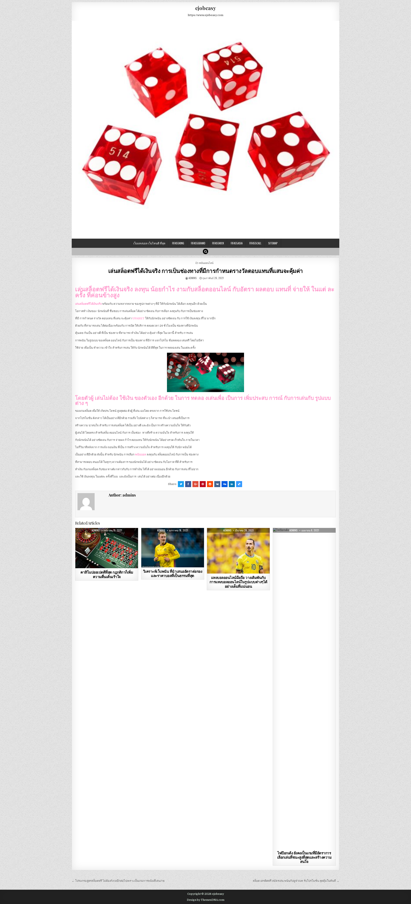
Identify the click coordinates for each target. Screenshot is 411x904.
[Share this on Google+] (195, 484)
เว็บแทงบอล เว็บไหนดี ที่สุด (149, 243)
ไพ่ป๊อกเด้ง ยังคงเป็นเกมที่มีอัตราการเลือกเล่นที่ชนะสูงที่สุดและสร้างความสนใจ (304, 857)
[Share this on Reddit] (210, 484)
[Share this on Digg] (225, 484)
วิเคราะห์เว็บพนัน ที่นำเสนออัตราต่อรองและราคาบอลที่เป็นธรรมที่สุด (172, 573)
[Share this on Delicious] (239, 484)
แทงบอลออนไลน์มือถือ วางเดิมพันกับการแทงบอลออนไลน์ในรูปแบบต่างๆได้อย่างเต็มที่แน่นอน (238, 582)
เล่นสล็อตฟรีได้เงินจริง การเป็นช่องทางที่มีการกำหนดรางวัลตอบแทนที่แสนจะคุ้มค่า (205, 270)
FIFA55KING (178, 243)
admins (193, 278)
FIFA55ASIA (237, 243)
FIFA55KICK (218, 243)
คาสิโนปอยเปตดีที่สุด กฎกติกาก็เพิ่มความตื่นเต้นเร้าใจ (106, 574)
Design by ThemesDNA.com (205, 899)
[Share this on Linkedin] (232, 484)
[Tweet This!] (181, 484)
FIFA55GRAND (198, 243)
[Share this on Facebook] (188, 484)
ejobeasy (205, 7)
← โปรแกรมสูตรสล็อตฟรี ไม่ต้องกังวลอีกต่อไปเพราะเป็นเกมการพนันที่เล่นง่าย (118, 880)
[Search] (205, 251)
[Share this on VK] (217, 484)
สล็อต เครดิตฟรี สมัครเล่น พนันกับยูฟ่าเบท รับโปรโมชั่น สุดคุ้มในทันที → (296, 880)
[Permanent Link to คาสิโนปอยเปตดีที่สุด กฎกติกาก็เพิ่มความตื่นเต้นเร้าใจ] (106, 548)
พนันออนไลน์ (206, 263)
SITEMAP (273, 243)
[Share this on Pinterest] (203, 484)
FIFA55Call (255, 243)
